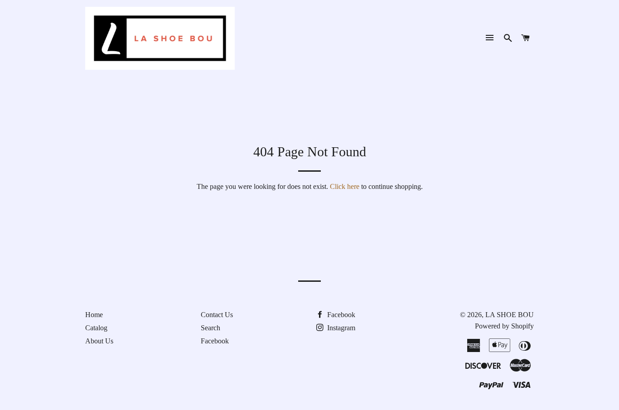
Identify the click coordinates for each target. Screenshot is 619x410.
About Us (99, 341)
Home (94, 314)
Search (210, 328)
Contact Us (217, 314)
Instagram (340, 328)
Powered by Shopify (504, 326)
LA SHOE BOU (509, 314)
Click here (344, 186)
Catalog (96, 328)
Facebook (215, 341)
